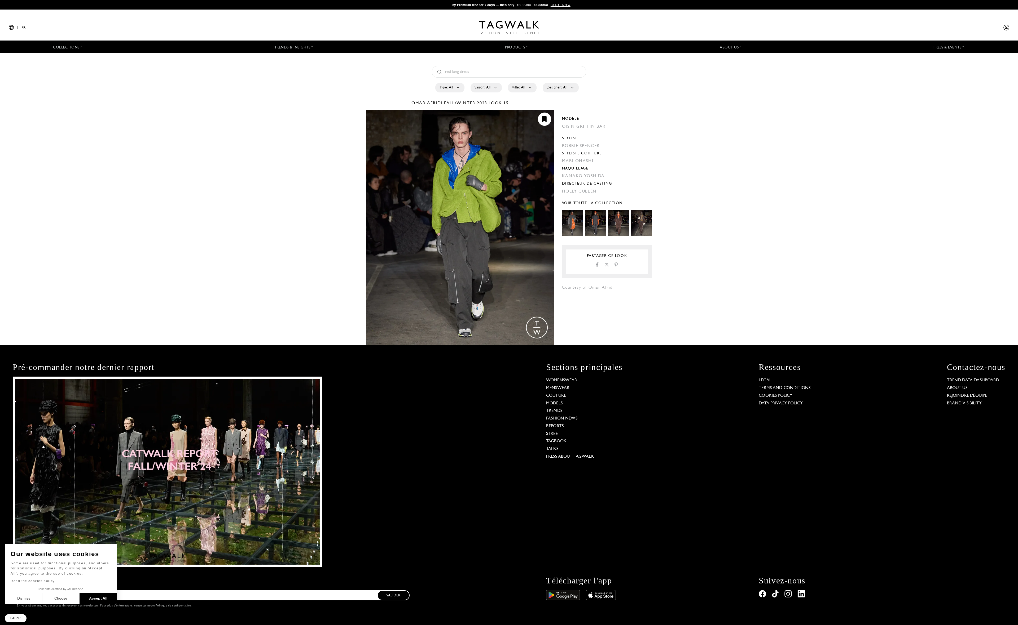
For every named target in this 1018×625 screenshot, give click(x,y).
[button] (16, 618)
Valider (393, 595)
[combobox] (449, 88)
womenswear (561, 380)
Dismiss (23, 598)
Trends (554, 411)
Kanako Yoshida (583, 176)
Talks (552, 449)
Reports (555, 426)
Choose (60, 598)
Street (553, 434)
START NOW (561, 5)
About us (957, 388)
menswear (557, 388)
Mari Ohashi (578, 161)
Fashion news (561, 418)
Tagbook (556, 441)
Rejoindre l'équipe (967, 396)
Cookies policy (775, 396)
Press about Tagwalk (570, 456)
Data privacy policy (781, 403)
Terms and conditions (784, 388)
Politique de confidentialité (173, 605)
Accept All (98, 598)
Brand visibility (964, 403)
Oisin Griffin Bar (584, 126)
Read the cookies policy (33, 581)
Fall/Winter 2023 (465, 103)
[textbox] (449, 88)
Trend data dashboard (973, 380)
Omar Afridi (427, 103)
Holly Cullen (579, 191)
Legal (765, 380)
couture (556, 396)
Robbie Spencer (581, 146)
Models (554, 403)
